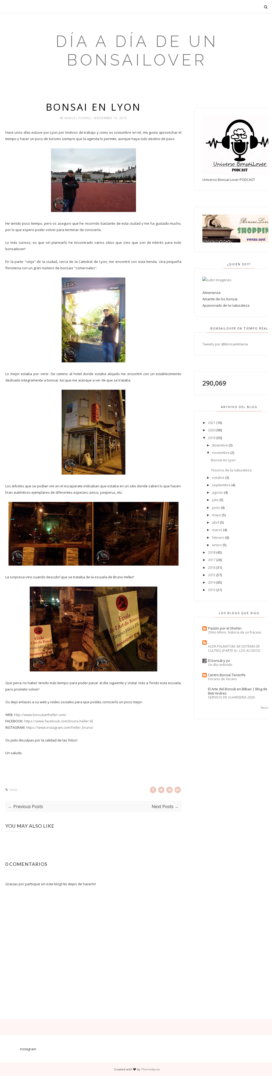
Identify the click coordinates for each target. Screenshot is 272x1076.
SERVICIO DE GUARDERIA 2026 (231, 697)
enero (217, 545)
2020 (211, 430)
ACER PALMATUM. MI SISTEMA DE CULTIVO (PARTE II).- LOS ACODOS (234, 648)
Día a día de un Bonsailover (137, 50)
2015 (211, 574)
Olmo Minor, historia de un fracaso (234, 632)
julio (215, 499)
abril (215, 522)
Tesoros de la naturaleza (231, 470)
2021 (211, 422)
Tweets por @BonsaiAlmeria (225, 344)
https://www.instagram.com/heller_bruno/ (60, 727)
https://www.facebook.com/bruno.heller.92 (58, 721)
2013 (211, 589)
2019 (211, 437)
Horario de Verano (222, 679)
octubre (218, 477)
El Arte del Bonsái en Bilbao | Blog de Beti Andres (237, 691)
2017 (211, 559)
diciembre (220, 445)
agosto (217, 492)
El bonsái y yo (219, 660)
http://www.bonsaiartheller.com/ (40, 714)
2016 (211, 567)
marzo (217, 529)
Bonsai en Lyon (223, 460)
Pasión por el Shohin (224, 628)
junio (216, 507)
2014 (211, 582)
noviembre (221, 452)
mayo (216, 515)
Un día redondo (220, 664)
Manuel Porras (78, 118)
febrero (218, 537)
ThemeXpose (150, 1069)
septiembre (221, 485)
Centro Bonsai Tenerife (226, 675)
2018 (211, 552)
